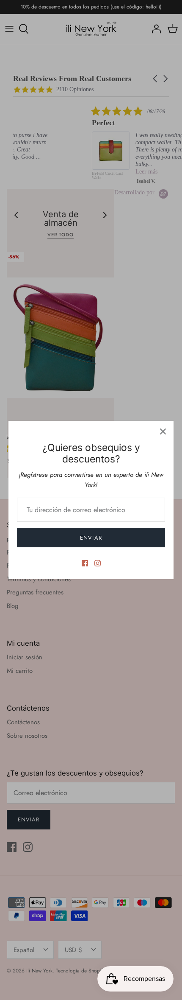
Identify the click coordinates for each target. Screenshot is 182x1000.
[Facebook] (85, 563)
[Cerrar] (163, 431)
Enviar (91, 538)
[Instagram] (97, 563)
